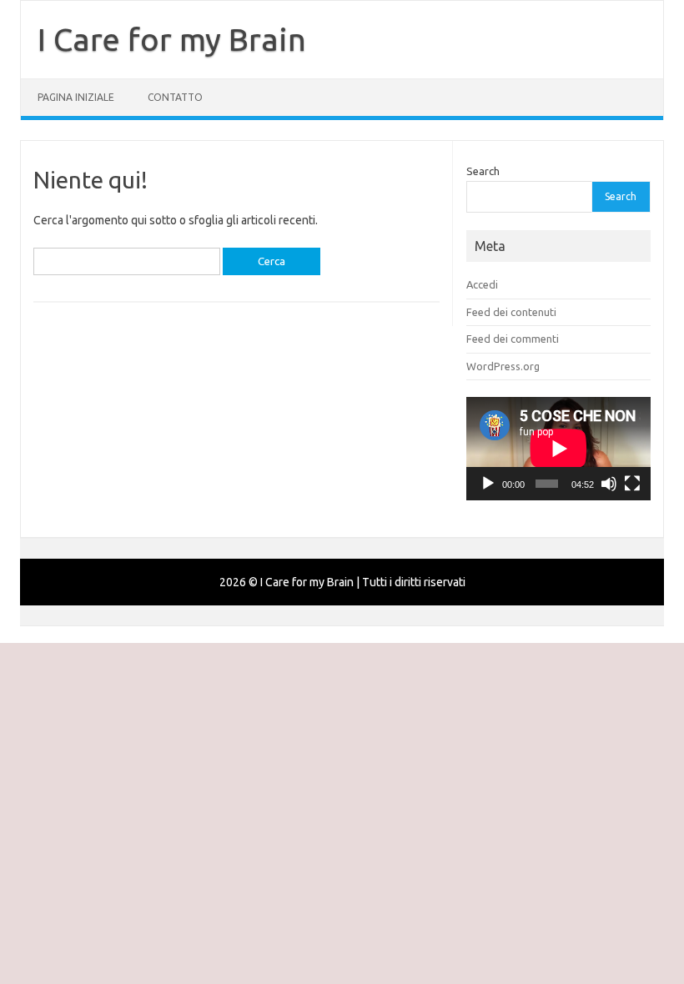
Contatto (175, 97)
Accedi (482, 284)
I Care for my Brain (172, 39)
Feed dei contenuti (511, 312)
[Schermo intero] (632, 483)
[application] (558, 448)
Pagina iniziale (76, 97)
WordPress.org (503, 366)
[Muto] (609, 483)
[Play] (488, 483)
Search (483, 171)
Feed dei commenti (512, 338)
